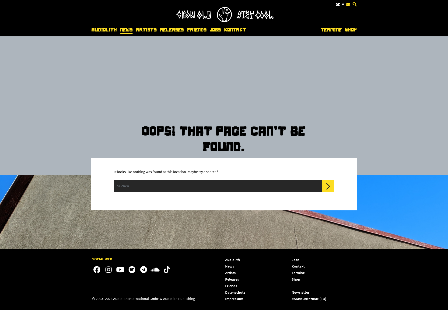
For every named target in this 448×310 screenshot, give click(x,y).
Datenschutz (235, 292)
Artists (146, 30)
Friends (197, 30)
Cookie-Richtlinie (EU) (309, 298)
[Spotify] (131, 270)
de (338, 4)
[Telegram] (143, 270)
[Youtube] (120, 270)
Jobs (215, 30)
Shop (351, 30)
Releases (172, 30)
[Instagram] (108, 270)
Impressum (234, 298)
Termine (331, 30)
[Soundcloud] (155, 270)
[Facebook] (97, 270)
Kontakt (235, 30)
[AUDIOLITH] (225, 20)
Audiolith (104, 30)
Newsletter (300, 292)
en (348, 4)
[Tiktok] (167, 270)
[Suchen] (328, 186)
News (126, 30)
